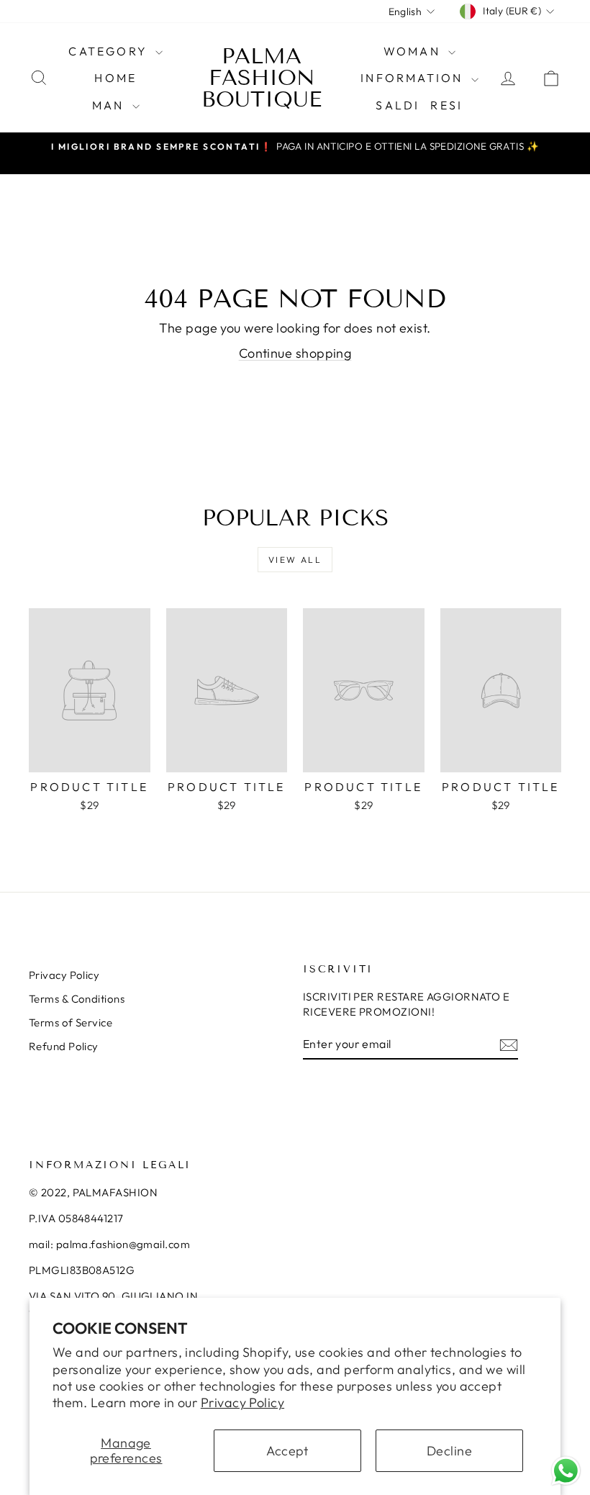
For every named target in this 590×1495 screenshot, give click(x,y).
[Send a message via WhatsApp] (566, 1471)
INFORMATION (413, 78)
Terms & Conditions (76, 999)
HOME (115, 78)
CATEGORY (110, 51)
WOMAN (414, 51)
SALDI (397, 105)
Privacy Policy (242, 1402)
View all (295, 559)
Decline (449, 1450)
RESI (446, 105)
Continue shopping (295, 353)
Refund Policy (64, 1046)
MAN (110, 105)
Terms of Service (70, 1022)
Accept (287, 1450)
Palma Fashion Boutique (261, 77)
